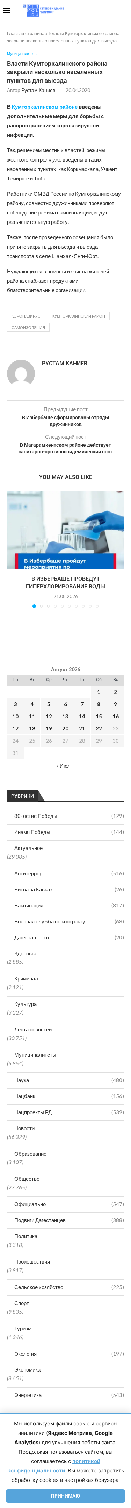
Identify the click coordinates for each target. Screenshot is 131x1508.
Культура (25, 1004)
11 (32, 716)
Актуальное (28, 848)
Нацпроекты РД (69, 1112)
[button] (13, 549)
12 (49, 716)
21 (82, 728)
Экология (69, 1354)
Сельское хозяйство (69, 1287)
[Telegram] (106, 10)
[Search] (124, 10)
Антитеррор (69, 873)
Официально (69, 1204)
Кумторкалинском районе (45, 106)
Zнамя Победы (69, 832)
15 (99, 716)
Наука (69, 1080)
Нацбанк (69, 1096)
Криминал (26, 978)
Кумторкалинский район (78, 316)
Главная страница (25, 33)
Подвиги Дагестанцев (69, 1220)
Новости (24, 1128)
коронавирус (26, 316)
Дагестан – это (69, 937)
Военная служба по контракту (69, 921)
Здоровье (25, 953)
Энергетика (69, 1395)
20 (65, 728)
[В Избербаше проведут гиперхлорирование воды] (65, 530)
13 (65, 716)
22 (99, 728)
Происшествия (32, 1261)
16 (115, 716)
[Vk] (99, 10)
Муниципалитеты (35, 1055)
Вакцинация (69, 905)
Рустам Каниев (38, 90)
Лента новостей (33, 1029)
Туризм (22, 1328)
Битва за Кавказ (69, 889)
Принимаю (65, 1496)
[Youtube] (91, 10)
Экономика (27, 1369)
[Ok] (113, 10)
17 (15, 728)
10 (15, 716)
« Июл (63, 766)
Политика (25, 1236)
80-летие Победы (69, 816)
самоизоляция (28, 327)
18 (32, 728)
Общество (26, 1178)
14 (82, 716)
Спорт (21, 1303)
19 (49, 728)
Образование (30, 1153)
